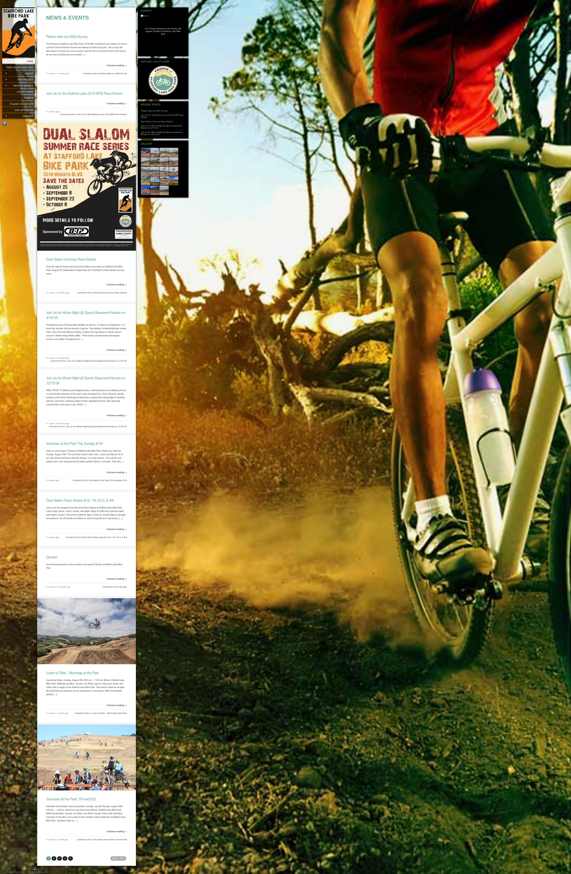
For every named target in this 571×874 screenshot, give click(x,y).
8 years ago (53, 480)
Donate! (51, 557)
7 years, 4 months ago (58, 292)
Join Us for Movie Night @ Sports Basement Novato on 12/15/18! (85, 380)
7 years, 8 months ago (58, 423)
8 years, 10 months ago (59, 587)
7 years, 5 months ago (58, 358)
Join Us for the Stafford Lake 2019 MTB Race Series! (84, 93)
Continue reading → (117, 65)
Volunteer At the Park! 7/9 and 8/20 (71, 798)
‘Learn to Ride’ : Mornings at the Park (72, 672)
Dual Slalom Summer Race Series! (71, 259)
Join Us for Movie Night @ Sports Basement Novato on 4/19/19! (85, 315)
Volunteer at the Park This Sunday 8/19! (74, 443)
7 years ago (53, 111)
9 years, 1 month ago (58, 713)
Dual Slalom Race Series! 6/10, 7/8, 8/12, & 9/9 (79, 500)
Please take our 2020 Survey (67, 36)
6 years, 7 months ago (58, 73)
